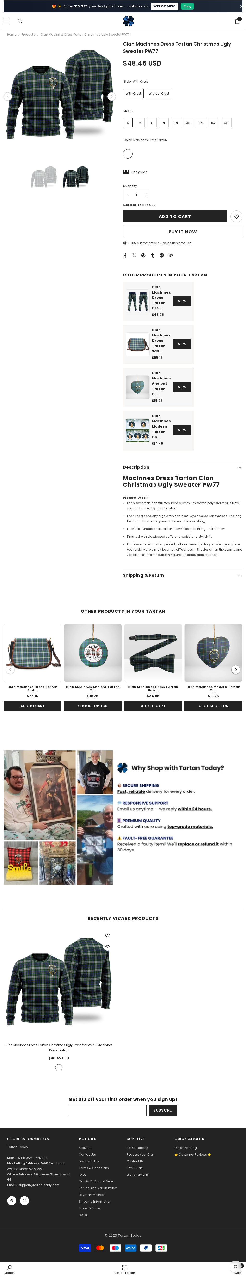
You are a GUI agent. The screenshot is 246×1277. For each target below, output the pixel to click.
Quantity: (130, 186)
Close (242, 6)
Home (11, 34)
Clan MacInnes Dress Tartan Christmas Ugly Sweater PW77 (59, 1047)
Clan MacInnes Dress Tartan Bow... (153, 688)
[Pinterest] (143, 255)
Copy (187, 6)
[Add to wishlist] (107, 935)
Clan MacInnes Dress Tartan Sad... (161, 341)
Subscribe (164, 1110)
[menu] (6, 21)
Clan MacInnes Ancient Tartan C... (161, 383)
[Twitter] (134, 255)
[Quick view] (107, 946)
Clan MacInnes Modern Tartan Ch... (161, 426)
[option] (60, 96)
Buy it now (183, 232)
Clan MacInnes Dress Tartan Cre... (161, 298)
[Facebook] (125, 255)
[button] (8, 96)
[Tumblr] (152, 255)
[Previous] (10, 669)
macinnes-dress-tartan (58, 1067)
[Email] (171, 255)
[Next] (236, 669)
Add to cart (175, 216)
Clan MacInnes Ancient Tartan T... (93, 688)
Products (28, 34)
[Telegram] (162, 255)
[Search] (20, 21)
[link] (236, 216)
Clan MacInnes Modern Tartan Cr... (213, 688)
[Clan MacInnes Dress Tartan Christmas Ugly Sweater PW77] (59, 984)
